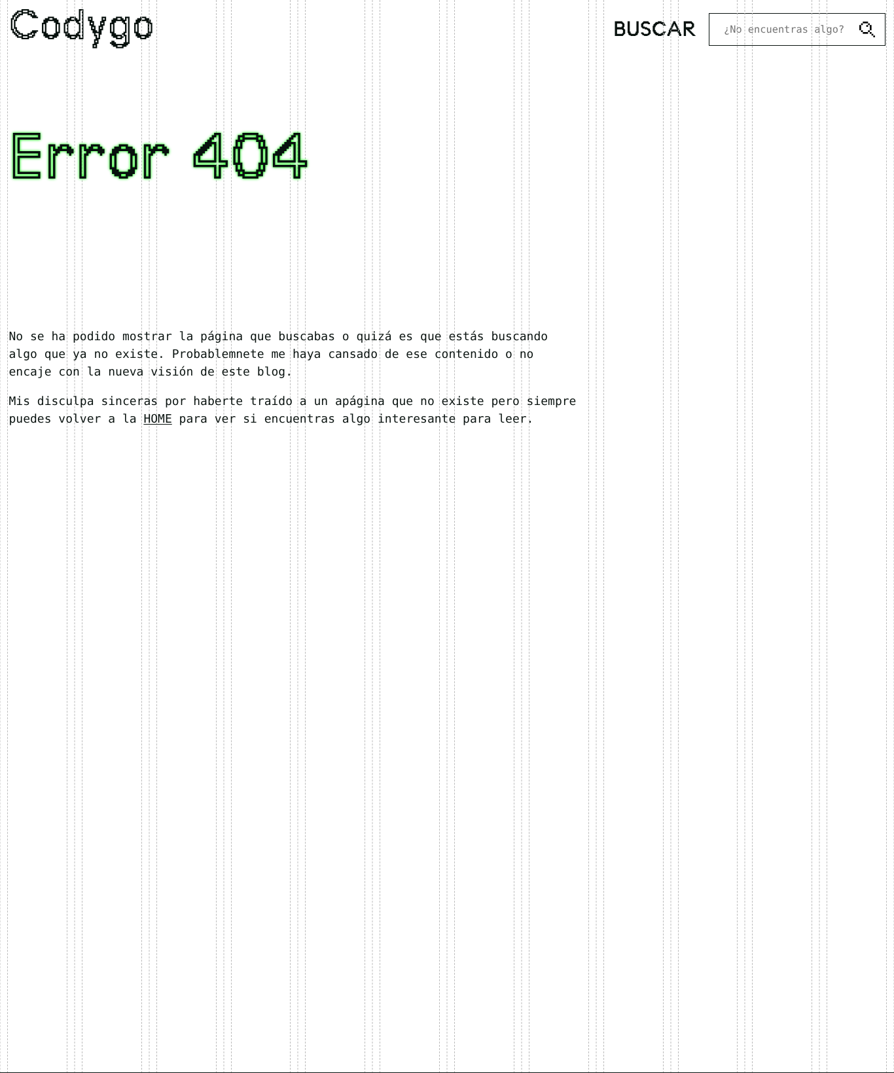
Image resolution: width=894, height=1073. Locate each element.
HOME (157, 419)
